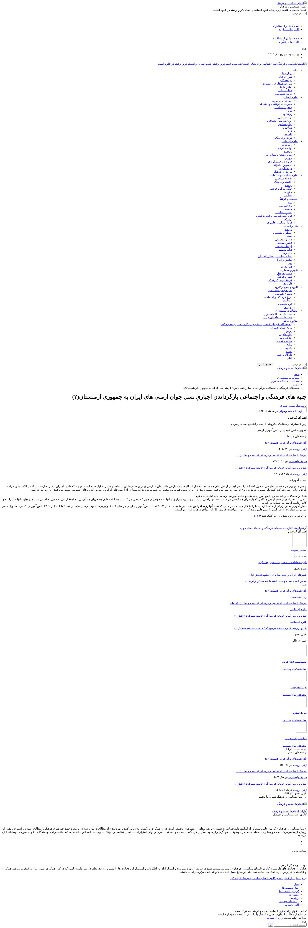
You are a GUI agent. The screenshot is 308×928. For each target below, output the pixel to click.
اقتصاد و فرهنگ (283, 181)
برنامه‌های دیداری (289, 901)
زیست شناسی (283, 212)
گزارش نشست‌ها (289, 891)
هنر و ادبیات (291, 225)
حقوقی (288, 192)
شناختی (287, 127)
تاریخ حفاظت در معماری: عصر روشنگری (282, 562)
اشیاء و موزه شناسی (280, 290)
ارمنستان (295, 528)
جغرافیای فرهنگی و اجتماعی (275, 103)
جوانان (288, 158)
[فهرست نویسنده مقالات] (299, 546)
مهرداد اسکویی (299, 713)
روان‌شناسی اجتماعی (279, 120)
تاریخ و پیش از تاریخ (286, 286)
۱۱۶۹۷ (258, 515)
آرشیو (303, 528)
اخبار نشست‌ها (290, 887)
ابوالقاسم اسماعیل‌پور (296, 738)
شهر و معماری (289, 269)
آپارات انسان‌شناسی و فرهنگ (289, 811)
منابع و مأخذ (290, 320)
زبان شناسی (285, 124)
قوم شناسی (285, 303)
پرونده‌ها (294, 897)
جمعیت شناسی (283, 107)
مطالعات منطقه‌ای (286, 310)
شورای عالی (285, 76)
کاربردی (287, 283)
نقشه (289, 351)
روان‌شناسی (285, 117)
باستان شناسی (283, 293)
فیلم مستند (285, 249)
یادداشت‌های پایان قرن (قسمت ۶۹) (286, 442)
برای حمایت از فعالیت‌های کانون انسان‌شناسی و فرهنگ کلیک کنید (268, 878)
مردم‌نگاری (285, 168)
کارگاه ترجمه (284, 354)
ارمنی (304, 405)
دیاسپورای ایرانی (282, 164)
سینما (289, 236)
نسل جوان (246, 528)
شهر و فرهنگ (284, 276)
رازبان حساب (275, 917)
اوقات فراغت (284, 147)
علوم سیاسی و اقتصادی (284, 175)
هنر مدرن (286, 266)
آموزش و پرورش (282, 100)
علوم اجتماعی (289, 141)
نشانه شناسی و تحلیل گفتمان (275, 256)
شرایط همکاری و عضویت (277, 83)
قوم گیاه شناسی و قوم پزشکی (274, 215)
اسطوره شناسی (282, 232)
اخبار (296, 884)
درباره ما (287, 73)
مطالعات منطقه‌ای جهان (277, 317)
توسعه (288, 185)
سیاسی (288, 195)
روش (289, 330)
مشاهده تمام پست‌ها (295, 668)
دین (290, 110)
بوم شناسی (285, 205)
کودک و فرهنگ (283, 137)
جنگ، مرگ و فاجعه (281, 188)
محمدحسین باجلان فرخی (294, 661)
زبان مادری (285, 334)
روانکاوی (287, 114)
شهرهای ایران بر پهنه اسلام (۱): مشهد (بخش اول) (278, 574)
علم (290, 131)
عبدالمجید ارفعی (299, 687)
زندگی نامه (285, 337)
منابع (289, 344)
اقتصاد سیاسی (283, 178)
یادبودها (288, 307)
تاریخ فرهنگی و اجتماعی (278, 297)
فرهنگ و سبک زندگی (280, 280)
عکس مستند (284, 242)
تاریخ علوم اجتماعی (281, 327)
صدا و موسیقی (283, 239)
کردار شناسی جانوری (279, 222)
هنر (290, 263)
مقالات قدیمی (284, 341)
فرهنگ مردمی (283, 246)
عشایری (287, 300)
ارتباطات (287, 144)
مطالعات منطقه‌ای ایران (277, 314)
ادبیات (288, 229)
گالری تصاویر (291, 904)
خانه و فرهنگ (284, 273)
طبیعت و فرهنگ (288, 198)
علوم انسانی (290, 97)
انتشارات (294, 894)
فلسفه (288, 134)
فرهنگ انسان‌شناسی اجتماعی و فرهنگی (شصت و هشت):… (271, 455)
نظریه (288, 347)
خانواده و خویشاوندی (280, 161)
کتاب (289, 358)
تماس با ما (286, 86)
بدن (290, 202)
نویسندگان (286, 80)
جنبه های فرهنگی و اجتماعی (268, 528)
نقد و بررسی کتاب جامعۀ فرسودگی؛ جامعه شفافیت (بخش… (271, 467)
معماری (287, 253)
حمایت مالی (285, 90)
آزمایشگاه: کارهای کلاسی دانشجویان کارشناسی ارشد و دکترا (256, 324)
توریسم (288, 151)
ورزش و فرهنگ (283, 171)
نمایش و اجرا (284, 259)
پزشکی (288, 219)
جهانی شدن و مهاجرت (279, 154)
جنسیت (287, 208)
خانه (295, 70)
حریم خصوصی (283, 93)
